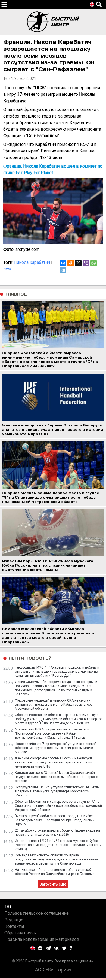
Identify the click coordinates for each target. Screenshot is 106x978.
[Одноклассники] (70, 263)
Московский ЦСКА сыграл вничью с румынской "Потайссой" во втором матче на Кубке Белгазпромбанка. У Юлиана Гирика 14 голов (52, 733)
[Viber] (86, 263)
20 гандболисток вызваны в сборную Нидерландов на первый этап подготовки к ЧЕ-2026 (57, 832)
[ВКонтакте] (63, 263)
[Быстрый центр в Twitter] (64, 948)
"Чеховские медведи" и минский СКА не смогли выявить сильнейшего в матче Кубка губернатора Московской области (53, 705)
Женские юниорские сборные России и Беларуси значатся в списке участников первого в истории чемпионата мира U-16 (53, 762)
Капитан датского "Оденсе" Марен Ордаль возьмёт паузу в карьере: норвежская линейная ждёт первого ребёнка (56, 777)
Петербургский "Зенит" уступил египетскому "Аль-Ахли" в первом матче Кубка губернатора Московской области (58, 791)
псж (7, 269)
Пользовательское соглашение (36, 913)
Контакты (14, 926)
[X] (78, 263)
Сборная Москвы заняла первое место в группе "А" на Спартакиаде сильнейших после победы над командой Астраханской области (58, 806)
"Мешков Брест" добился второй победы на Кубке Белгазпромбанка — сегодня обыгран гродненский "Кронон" (55, 820)
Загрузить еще (53, 884)
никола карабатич (32, 262)
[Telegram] (63, 270)
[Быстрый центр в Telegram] (48, 948)
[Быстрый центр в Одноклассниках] (71, 948)
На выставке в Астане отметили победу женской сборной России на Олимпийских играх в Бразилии (55, 872)
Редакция (14, 919)
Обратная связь (20, 932)
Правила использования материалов (41, 939)
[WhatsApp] (93, 263)
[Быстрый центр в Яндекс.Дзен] (40, 948)
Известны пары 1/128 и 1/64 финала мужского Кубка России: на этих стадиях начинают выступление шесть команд (58, 845)
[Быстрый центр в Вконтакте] (56, 948)
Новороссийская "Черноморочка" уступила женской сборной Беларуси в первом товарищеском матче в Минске (55, 748)
